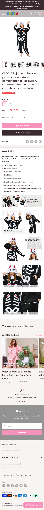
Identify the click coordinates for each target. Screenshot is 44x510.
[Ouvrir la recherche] (31, 13)
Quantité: (5, 117)
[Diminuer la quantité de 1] (12, 117)
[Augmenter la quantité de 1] (24, 117)
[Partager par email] (40, 141)
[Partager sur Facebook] (27, 141)
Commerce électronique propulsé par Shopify (15, 505)
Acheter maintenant (22, 133)
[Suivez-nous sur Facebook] (3, 485)
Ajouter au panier (22, 126)
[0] (39, 13)
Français (6, 475)
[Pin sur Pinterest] (31, 141)
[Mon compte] (35, 13)
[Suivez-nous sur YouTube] (21, 485)
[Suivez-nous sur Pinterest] (16, 485)
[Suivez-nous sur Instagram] (12, 485)
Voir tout (39, 335)
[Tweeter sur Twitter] (35, 141)
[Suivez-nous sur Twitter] (8, 485)
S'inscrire (22, 433)
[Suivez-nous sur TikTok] (25, 485)
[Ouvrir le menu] (3, 14)
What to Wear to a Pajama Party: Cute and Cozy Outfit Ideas (17, 375)
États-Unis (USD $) (21, 475)
